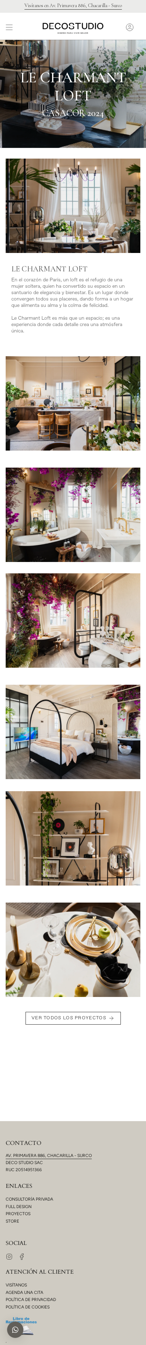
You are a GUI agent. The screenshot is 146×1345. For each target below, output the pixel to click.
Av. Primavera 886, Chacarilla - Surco (49, 1155)
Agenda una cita (24, 1292)
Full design (19, 1206)
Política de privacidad (31, 1299)
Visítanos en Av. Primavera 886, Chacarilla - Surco (73, 5)
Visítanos (16, 1285)
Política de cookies (28, 1307)
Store (12, 1221)
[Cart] (140, 27)
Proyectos (18, 1213)
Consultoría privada (29, 1199)
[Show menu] (9, 27)
